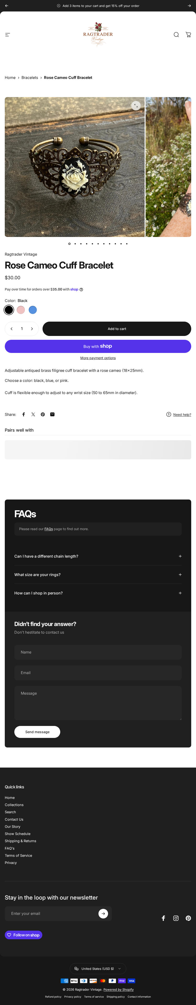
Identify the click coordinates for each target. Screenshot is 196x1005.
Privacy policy (72, 996)
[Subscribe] (103, 913)
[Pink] (21, 310)
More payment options (98, 358)
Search (10, 812)
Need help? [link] (182, 414)
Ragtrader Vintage (21, 254)
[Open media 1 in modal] (136, 105)
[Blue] (33, 310)
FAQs (48, 529)
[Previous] (6, 5)
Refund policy (53, 996)
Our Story (12, 826)
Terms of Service (18, 855)
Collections (14, 805)
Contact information (139, 996)
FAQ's (10, 848)
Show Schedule (17, 834)
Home (10, 77)
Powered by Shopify (118, 989)
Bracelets (30, 77)
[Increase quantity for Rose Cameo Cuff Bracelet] (32, 329)
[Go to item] (69, 244)
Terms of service (94, 996)
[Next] (189, 5)
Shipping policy (116, 996)
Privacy (11, 863)
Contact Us (14, 819)
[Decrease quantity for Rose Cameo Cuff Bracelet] (10, 329)
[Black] (9, 310)
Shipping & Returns (20, 841)
